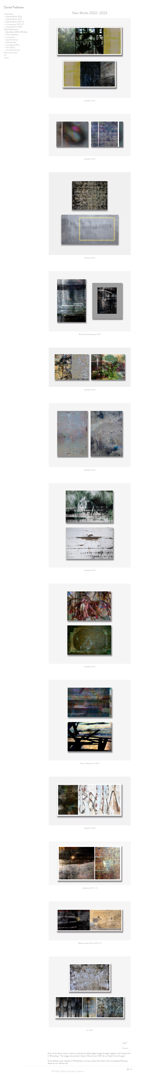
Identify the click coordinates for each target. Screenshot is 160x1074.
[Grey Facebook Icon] (131, 1069)
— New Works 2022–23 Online (14, 32)
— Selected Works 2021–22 (14, 21)
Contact (125, 1048)
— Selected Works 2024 (13, 16)
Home (6, 57)
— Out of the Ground (12, 50)
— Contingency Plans (12, 45)
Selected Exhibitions (11, 29)
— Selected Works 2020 (13, 27)
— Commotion (9, 37)
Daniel (8, 7)
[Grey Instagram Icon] (128, 1069)
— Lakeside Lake (10, 42)
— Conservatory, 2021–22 (13, 24)
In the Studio (8, 14)
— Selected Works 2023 (13, 19)
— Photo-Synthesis (11, 34)
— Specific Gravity (10, 39)
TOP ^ (125, 1043)
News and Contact (10, 52)
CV (5, 55)
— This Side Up (9, 47)
